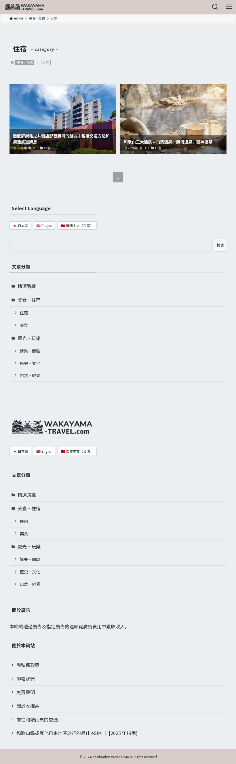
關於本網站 (27, 705)
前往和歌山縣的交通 (37, 719)
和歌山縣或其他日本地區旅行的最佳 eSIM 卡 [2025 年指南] (77, 733)
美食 (24, 325)
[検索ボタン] (215, 7)
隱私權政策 (27, 664)
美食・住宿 (25, 62)
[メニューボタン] (229, 7)
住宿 (24, 313)
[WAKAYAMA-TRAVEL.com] (25, 7)
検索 (220, 245)
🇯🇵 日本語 (20, 225)
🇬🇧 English (44, 225)
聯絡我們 (25, 678)
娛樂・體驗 (30, 351)
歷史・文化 (30, 363)
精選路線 (27, 286)
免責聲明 (25, 692)
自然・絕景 (30, 375)
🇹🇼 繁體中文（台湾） (77, 225)
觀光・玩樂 (29, 338)
